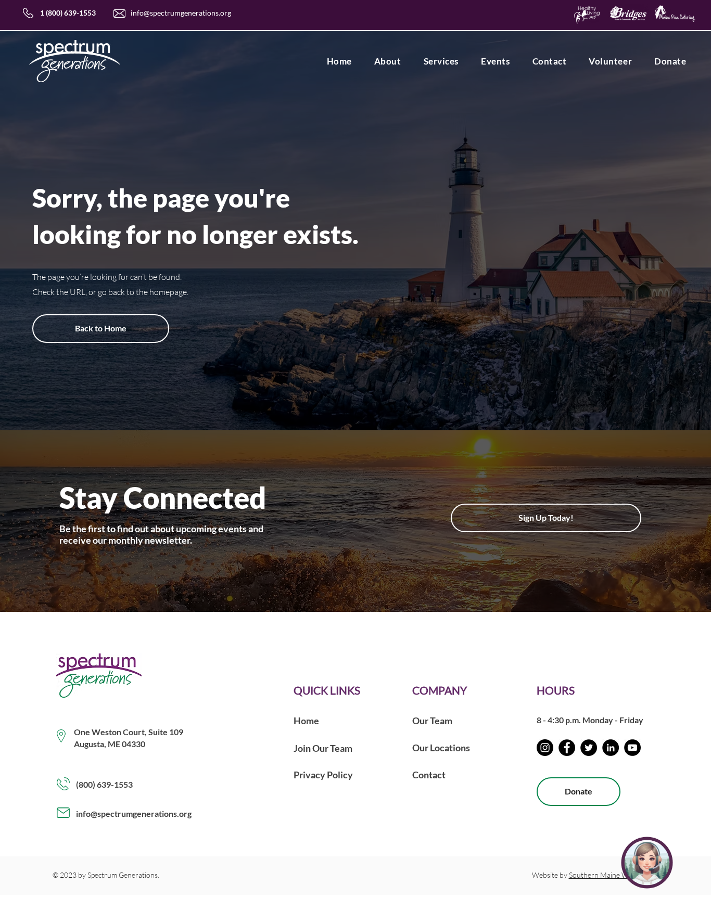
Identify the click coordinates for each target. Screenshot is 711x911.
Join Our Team (323, 748)
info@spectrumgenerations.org (181, 12)
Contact (429, 774)
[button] (387, 61)
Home (306, 720)
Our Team (432, 720)
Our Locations (441, 747)
